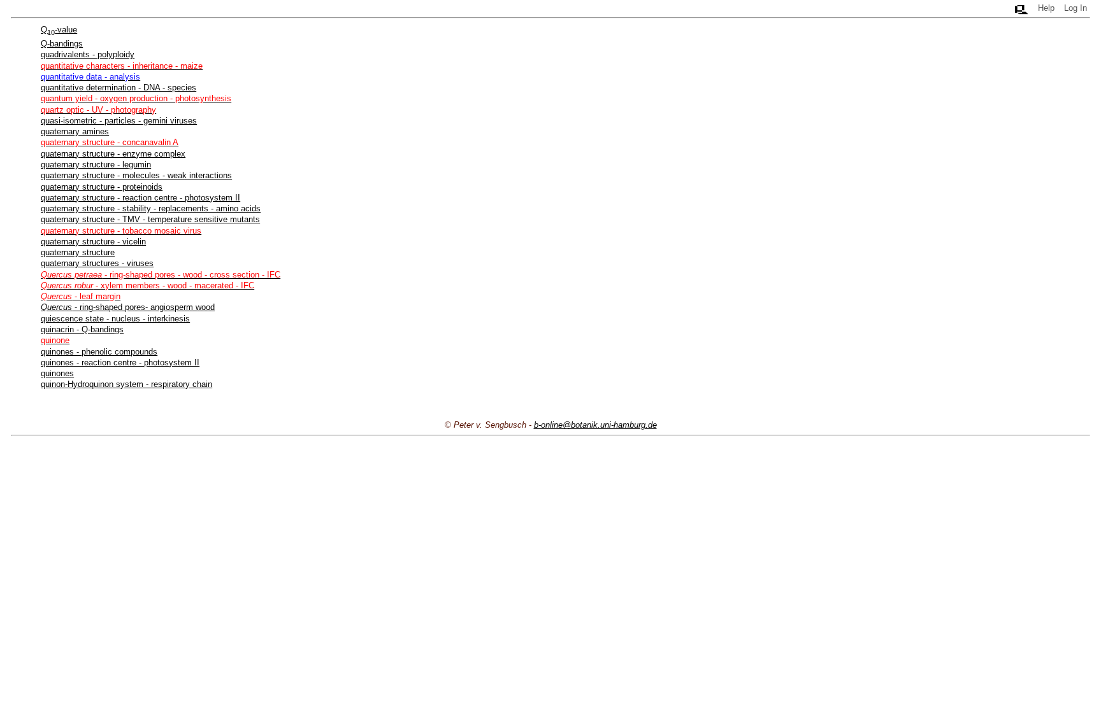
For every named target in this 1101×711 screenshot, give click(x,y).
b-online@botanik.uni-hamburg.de (595, 425)
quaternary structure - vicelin (93, 241)
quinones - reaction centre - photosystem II (120, 362)
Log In (1075, 8)
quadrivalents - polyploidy (87, 54)
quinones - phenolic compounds (99, 351)
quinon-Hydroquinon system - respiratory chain (126, 384)
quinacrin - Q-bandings (82, 329)
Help (1046, 8)
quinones (57, 373)
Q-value (59, 29)
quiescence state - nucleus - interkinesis (115, 318)
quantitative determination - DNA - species (118, 87)
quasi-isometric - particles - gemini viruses (119, 120)
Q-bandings (62, 43)
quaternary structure (78, 252)
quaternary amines (75, 131)
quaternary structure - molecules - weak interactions (136, 175)
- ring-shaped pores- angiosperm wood (128, 307)
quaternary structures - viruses (97, 263)
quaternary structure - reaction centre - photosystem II (140, 197)
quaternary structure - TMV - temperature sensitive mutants (150, 219)
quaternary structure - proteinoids (101, 187)
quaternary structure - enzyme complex (113, 153)
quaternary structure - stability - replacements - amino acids (151, 208)
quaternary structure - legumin (96, 164)
